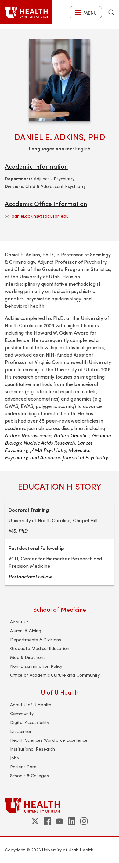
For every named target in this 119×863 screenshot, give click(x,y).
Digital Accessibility (29, 722)
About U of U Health (30, 704)
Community (22, 713)
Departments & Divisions (35, 639)
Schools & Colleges (29, 775)
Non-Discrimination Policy (36, 666)
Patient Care (23, 766)
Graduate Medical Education (39, 648)
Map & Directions (27, 657)
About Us (19, 622)
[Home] (26, 12)
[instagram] (84, 821)
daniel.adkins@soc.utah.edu (40, 216)
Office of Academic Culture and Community (55, 675)
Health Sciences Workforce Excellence (49, 740)
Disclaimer (20, 731)
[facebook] (47, 821)
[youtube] (59, 821)
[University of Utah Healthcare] (59, 805)
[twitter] (35, 821)
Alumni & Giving (25, 630)
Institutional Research (32, 749)
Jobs (14, 758)
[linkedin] (71, 821)
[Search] (111, 12)
